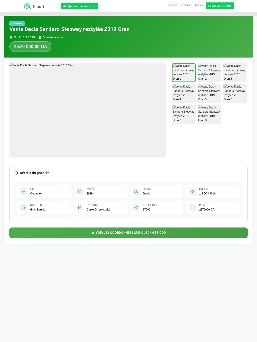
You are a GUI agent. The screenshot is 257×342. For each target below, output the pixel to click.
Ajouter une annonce (81, 6)
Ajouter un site (222, 6)
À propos (186, 5)
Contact (199, 5)
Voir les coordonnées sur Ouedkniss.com (131, 232)
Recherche (171, 5)
